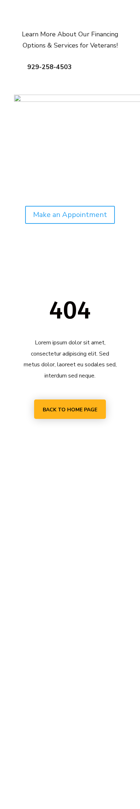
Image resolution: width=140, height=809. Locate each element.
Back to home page (70, 409)
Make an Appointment (70, 215)
